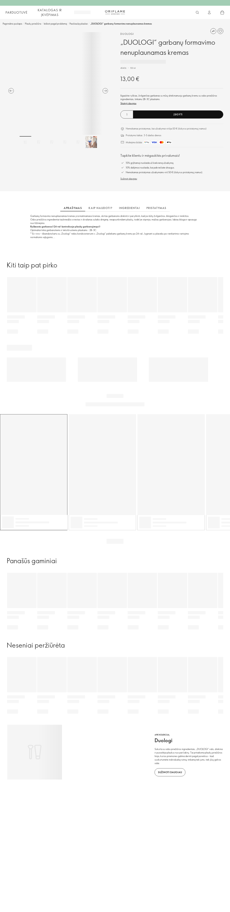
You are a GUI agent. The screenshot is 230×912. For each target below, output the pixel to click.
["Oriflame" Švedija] (115, 12)
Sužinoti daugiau (128, 178)
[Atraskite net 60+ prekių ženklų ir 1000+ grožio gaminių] (197, 12)
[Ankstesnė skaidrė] (11, 90)
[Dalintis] (213, 31)
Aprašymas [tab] (73, 208)
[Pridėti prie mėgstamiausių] (220, 31)
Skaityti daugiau (128, 103)
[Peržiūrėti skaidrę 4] (65, 142)
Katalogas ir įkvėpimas (50, 12)
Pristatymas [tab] (156, 208)
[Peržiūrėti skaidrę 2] (38, 142)
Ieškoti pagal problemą (55, 23)
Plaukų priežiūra (33, 23)
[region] (58, 83)
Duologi (127, 33)
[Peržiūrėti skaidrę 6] (91, 142)
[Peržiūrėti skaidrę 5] (78, 142)
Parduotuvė (17, 12)
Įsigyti (178, 114)
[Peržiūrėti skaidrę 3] (52, 142)
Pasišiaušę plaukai (79, 23)
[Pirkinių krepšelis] (222, 12)
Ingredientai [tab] (129, 208)
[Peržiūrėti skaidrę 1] (25, 142)
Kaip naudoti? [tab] (100, 208)
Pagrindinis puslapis (12, 23)
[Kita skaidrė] (105, 90)
